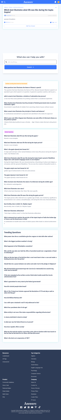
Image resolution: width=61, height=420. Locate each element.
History (10, 7)
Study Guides (6, 391)
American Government (18, 7)
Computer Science (36, 373)
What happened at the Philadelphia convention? (18, 246)
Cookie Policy (34, 397)
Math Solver (6, 394)
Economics (34, 376)
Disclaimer (33, 394)
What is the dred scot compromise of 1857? (17, 338)
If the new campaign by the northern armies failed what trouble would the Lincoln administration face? (28, 276)
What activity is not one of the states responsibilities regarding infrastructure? (27, 312)
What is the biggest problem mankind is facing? (18, 241)
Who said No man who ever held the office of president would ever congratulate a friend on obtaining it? (30, 251)
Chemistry (33, 359)
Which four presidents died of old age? (15, 307)
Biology (33, 362)
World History (34, 364)
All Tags (5, 359)
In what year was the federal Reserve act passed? (18, 322)
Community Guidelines (8, 382)
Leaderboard (6, 356)
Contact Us (34, 385)
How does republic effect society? (14, 327)
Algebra (33, 356)
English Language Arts (37, 367)
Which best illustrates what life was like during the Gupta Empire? (28, 11)
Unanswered (6, 362)
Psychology (34, 370)
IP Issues (33, 400)
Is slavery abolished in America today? (15, 317)
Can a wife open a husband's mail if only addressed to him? (21, 302)
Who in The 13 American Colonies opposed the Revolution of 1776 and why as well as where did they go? (29, 292)
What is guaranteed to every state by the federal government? (22, 281)
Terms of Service (35, 388)
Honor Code (6, 385)
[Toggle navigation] (2, 2)
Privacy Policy (34, 391)
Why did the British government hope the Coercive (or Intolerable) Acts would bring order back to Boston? (29, 269)
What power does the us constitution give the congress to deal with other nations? (28, 236)
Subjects (6, 7)
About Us (33, 382)
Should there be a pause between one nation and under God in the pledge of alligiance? (30, 264)
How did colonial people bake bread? (15, 286)
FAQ (4, 397)
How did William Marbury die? (13, 298)
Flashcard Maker (7, 388)
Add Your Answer (30, 26)
